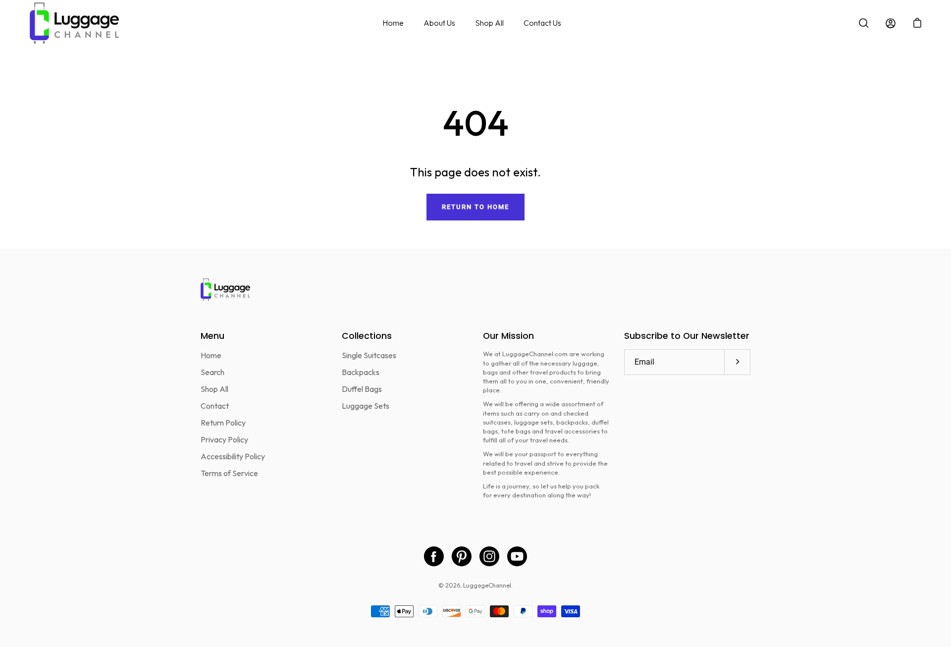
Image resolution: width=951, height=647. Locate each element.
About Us (439, 23)
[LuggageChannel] (74, 23)
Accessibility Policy (233, 456)
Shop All (489, 23)
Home (393, 23)
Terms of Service (229, 473)
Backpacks (360, 372)
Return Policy (223, 423)
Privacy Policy (224, 439)
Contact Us (542, 23)
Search (212, 372)
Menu (212, 335)
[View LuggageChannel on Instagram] (489, 556)
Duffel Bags (362, 389)
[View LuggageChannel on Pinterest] (462, 556)
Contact (215, 406)
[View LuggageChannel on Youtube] (517, 556)
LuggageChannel (487, 585)
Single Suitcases (369, 355)
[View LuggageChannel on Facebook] (434, 556)
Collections (367, 335)
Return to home (475, 207)
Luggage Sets (365, 406)
